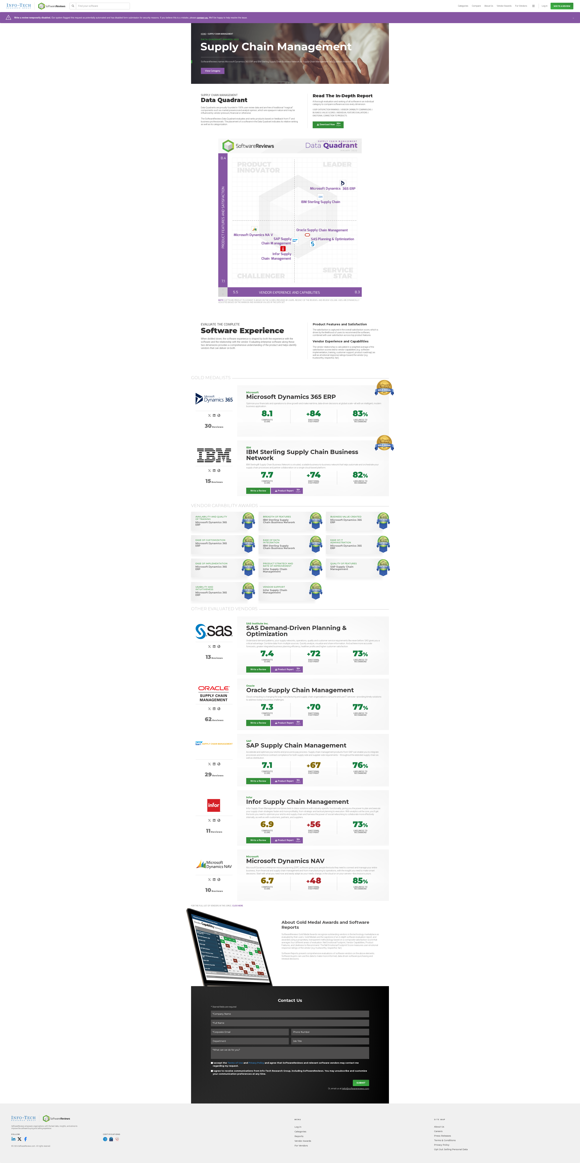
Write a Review (562, 6)
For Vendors (521, 6)
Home (203, 34)
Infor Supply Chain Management (297, 801)
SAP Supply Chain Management (296, 745)
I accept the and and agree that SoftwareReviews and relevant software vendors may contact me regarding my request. (286, 1064)
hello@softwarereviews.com (355, 1088)
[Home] (51, 6)
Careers (438, 1131)
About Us (488, 6)
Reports (299, 1136)
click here (237, 906)
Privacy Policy (256, 1063)
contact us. (202, 17)
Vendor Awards (504, 6)
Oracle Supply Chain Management (300, 690)
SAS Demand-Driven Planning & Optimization (296, 631)
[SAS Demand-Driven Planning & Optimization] (214, 631)
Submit (361, 1082)
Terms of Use (235, 1063)
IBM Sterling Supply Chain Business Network (302, 455)
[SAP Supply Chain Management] (214, 743)
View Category (212, 70)
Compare (476, 6)
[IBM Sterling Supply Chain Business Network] (214, 455)
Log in (298, 1127)
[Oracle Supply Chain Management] (214, 693)
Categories (463, 6)
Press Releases (442, 1135)
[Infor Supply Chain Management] (214, 805)
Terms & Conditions (445, 1140)
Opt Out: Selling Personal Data (451, 1149)
